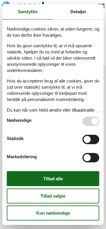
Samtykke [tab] (28, 11)
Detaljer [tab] (78, 11)
